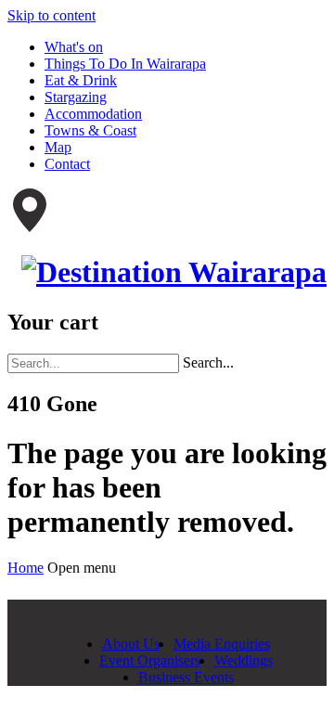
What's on (74, 47)
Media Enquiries (221, 644)
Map (58, 147)
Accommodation (93, 114)
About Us (131, 644)
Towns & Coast (90, 130)
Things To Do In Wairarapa (125, 63)
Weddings (243, 660)
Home (25, 567)
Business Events (186, 677)
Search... (208, 362)
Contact (67, 164)
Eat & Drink (81, 80)
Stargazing (76, 97)
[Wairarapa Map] (29, 227)
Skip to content (51, 15)
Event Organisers (149, 660)
